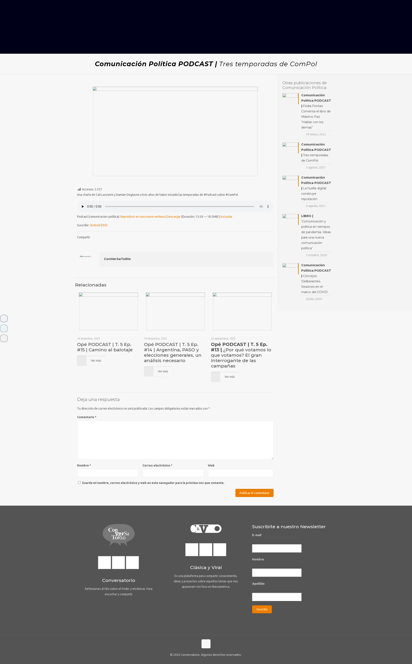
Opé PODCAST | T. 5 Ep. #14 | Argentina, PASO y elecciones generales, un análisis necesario (172, 352)
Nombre (84, 465)
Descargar (174, 216)
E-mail (256, 535)
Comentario (86, 417)
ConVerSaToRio (117, 259)
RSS (105, 225)
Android (95, 225)
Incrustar (226, 216)
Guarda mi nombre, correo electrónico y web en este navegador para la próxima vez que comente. (153, 483)
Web (211, 465)
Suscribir (262, 609)
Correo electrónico (157, 465)
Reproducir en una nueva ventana (142, 216)
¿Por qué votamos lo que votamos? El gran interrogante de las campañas (241, 355)
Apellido (258, 583)
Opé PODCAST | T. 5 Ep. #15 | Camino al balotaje (105, 347)
